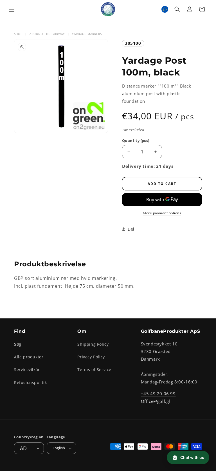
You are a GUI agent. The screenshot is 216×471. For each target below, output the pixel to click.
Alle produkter (28, 357)
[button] (12, 9)
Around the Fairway (47, 34)
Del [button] (131, 229)
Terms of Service (94, 369)
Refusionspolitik (30, 382)
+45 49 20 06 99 (158, 393)
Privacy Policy (91, 357)
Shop (18, 34)
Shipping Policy (93, 344)
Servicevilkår (27, 369)
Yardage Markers (87, 34)
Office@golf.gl (155, 401)
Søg (17, 344)
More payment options (162, 213)
